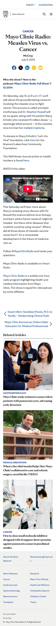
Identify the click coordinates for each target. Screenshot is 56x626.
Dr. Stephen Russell (34, 111)
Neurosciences (10, 596)
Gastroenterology (11, 590)
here (33, 140)
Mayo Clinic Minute (39, 579)
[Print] (40, 67)
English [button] (30, 4)
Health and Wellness (40, 585)
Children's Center (38, 596)
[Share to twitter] (21, 67)
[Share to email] (34, 67)
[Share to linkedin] (27, 67)
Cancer (6, 579)
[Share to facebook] (14, 67)
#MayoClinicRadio (23, 251)
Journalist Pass (45, 4)
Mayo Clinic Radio (14, 275)
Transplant (8, 602)
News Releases (10, 573)
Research (34, 573)
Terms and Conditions (9, 614)
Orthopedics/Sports (39, 590)
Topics (33, 602)
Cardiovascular (10, 585)
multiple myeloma (34, 127)
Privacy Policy (7, 618)
